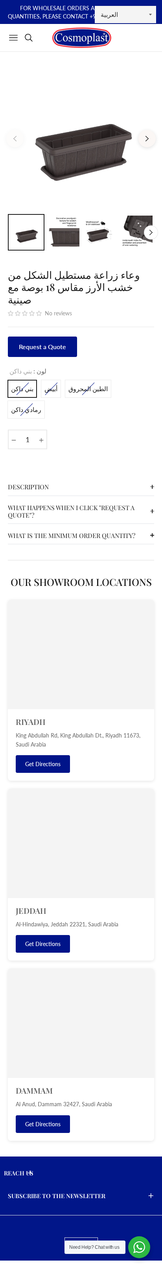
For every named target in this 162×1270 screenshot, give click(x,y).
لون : (27, 371)
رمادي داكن (26, 409)
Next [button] (147, 138)
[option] (81, 135)
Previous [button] (15, 138)
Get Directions (43, 764)
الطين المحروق (88, 388)
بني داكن (22, 388)
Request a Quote (42, 346)
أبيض (50, 388)
